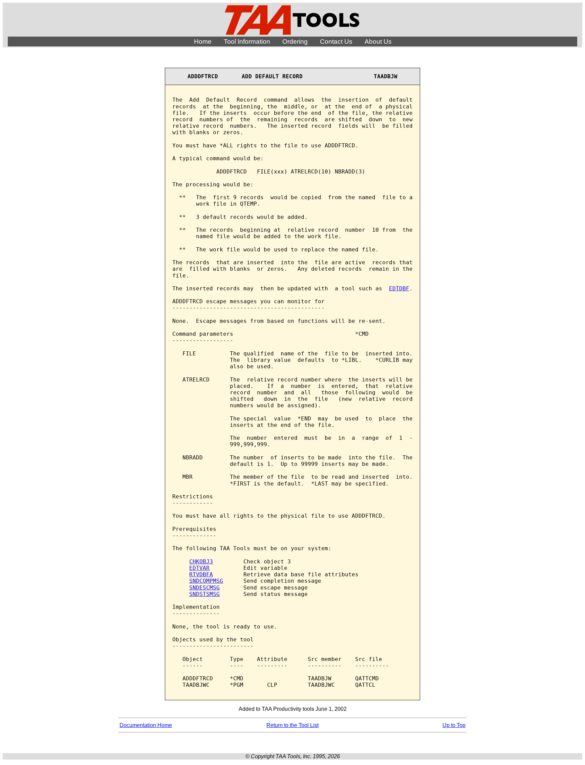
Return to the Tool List (292, 725)
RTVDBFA (201, 574)
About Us (378, 41)
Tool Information (247, 41)
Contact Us (336, 41)
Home (203, 41)
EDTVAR (199, 568)
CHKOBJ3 (201, 561)
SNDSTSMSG (204, 594)
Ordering (295, 41)
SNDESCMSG (204, 587)
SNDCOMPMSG (206, 581)
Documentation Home (146, 725)
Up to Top (453, 725)
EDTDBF (399, 288)
